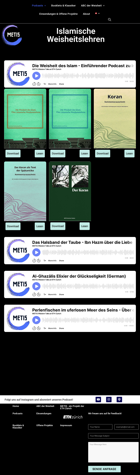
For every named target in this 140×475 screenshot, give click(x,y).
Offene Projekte (44, 425)
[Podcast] (119, 399)
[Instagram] (109, 399)
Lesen (39, 153)
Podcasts (37, 5)
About (86, 13)
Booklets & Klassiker (63, 5)
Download (13, 153)
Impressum (66, 425)
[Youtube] (98, 399)
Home (16, 406)
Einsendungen (43, 413)
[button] (39, 5)
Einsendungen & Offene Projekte (58, 13)
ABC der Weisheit (91, 5)
